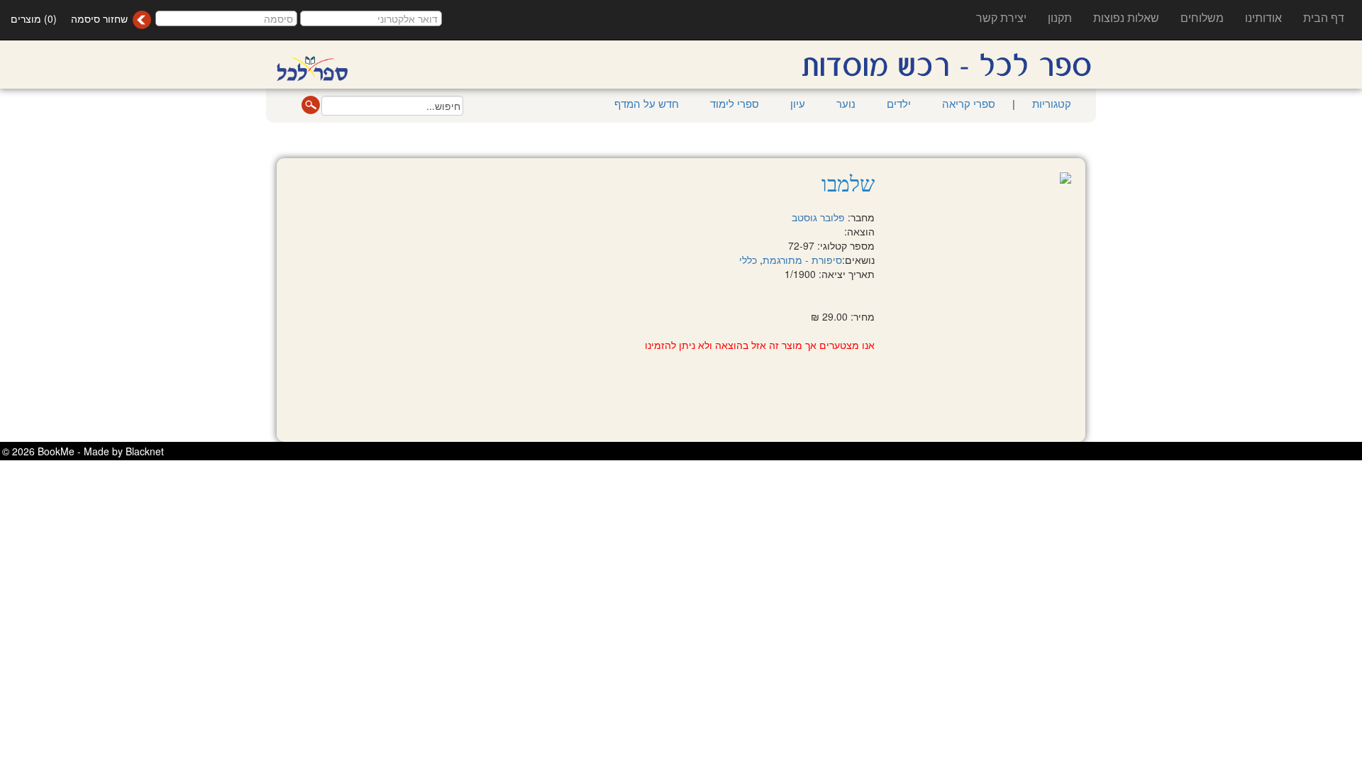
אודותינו (1263, 17)
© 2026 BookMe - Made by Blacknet (83, 451)
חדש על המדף (646, 103)
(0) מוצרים (34, 18)
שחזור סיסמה (99, 18)
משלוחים (1202, 17)
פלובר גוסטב (818, 217)
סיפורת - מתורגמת (802, 259)
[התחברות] (142, 20)
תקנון (1060, 17)
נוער (846, 103)
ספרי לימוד (734, 103)
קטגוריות (1050, 103)
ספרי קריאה (968, 103)
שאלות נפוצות (1126, 17)
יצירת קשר (1001, 17)
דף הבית (1323, 17)
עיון (797, 103)
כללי (748, 259)
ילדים (899, 103)
